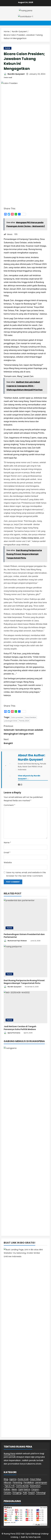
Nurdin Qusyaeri (16, 74)
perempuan (41, 1482)
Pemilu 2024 (24, 721)
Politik (7, 48)
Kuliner (7, 1489)
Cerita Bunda (22, 1485)
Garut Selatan (30, 717)
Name (7, 842)
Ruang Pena (9, 1453)
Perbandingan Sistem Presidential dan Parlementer (24, 935)
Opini (20, 1489)
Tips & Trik (10, 1485)
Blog (6, 1479)
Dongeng (17, 1492)
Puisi (25, 1492)
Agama (12, 1479)
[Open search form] (46, 23)
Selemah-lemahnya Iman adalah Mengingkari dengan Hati (23, 729)
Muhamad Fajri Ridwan (17, 941)
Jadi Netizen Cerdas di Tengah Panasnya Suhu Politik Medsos (20, 1028)
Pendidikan (29, 1482)
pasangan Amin (10, 721)
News (14, 1489)
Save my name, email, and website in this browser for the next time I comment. (26, 874)
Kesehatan (35, 1485)
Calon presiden (17, 717)
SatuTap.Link (34, 1537)
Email (7, 852)
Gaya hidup (35, 1479)
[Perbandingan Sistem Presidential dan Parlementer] (25, 915)
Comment (9, 805)
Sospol (31, 1492)
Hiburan (7, 1482)
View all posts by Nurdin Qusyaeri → (29, 777)
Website (8, 862)
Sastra (27, 1489)
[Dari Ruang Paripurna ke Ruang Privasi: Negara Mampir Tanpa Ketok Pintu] (25, 961)
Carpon (35, 1489)
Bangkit (8, 741)
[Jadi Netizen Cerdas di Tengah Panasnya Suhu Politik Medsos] (25, 1007)
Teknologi (40, 1492)
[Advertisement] (25, 178)
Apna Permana (13, 1033)
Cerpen (7, 1492)
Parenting (17, 1482)
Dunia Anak (23, 1479)
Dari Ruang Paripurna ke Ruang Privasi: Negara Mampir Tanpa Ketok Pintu (24, 982)
